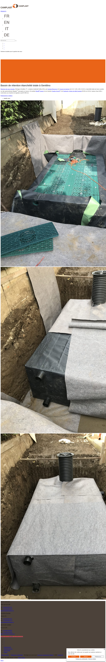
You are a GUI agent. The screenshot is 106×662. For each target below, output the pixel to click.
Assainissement (7, 647)
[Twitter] (4, 45)
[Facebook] (4, 43)
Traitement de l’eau (8, 648)
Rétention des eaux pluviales (8, 89)
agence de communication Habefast (45, 655)
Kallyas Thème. (21, 657)
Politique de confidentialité (82, 659)
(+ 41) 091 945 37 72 (7, 620)
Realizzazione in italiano (6, 95)
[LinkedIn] (4, 48)
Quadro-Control (56, 91)
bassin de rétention (64, 89)
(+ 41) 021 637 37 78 (7, 609)
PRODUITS (3, 11)
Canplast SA (60, 655)
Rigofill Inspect (40, 91)
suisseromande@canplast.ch (7, 610)
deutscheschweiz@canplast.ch (8, 633)
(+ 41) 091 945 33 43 (7, 618)
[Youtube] (4, 46)
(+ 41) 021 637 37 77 (7, 607)
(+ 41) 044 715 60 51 (7, 632)
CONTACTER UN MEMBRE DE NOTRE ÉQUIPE (12, 636)
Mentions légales (5, 655)
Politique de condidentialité (17, 655)
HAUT (2, 660)
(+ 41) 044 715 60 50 (7, 630)
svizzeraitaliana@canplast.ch (7, 622)
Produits (5, 652)
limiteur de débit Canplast (75, 91)
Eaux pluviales (7, 650)
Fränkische (66, 91)
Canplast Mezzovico (52, 89)
